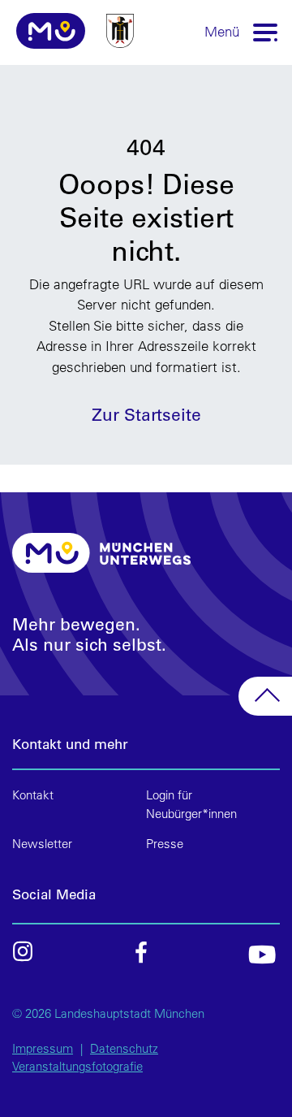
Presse (164, 843)
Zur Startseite (146, 414)
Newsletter (42, 843)
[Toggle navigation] (266, 31)
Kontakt (33, 795)
